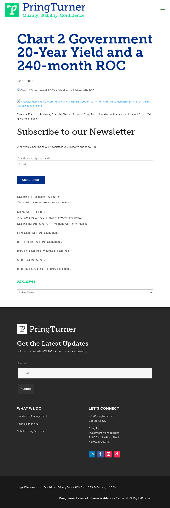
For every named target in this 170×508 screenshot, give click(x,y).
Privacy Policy (65, 487)
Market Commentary (38, 197)
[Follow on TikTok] (117, 454)
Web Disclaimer (47, 487)
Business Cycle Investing (44, 269)
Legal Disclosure (27, 487)
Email (22, 363)
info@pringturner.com (102, 416)
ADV (77, 487)
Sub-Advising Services (30, 431)
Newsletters (31, 212)
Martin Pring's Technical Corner (52, 224)
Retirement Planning (39, 242)
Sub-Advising (31, 260)
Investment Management (43, 251)
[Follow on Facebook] (100, 454)
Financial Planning (38, 233)
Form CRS (87, 487)
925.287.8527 (98, 421)
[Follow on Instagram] (108, 454)
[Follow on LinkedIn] (92, 454)
